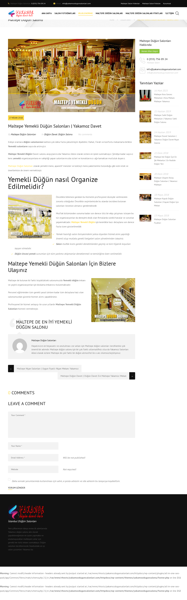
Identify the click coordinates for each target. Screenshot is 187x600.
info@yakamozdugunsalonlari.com (76, 3)
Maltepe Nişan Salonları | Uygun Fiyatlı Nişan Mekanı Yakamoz (48, 368)
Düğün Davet (126, 20)
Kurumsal (167, 3)
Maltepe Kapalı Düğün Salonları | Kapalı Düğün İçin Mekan (166, 202)
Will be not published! (74, 457)
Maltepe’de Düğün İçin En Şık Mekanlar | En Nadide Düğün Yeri (165, 160)
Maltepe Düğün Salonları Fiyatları (165, 221)
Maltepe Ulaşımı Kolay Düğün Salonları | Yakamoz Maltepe (165, 181)
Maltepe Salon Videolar (130, 3)
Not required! (69, 469)
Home (112, 20)
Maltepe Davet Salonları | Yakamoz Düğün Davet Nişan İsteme (166, 139)
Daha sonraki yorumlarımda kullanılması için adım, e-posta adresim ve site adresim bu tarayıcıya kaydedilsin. (66, 481)
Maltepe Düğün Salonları (23, 134)
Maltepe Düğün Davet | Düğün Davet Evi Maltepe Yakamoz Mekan (93, 375)
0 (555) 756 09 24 (157, 59)
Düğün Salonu (65, 134)
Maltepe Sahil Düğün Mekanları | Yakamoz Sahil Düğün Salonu (165, 118)
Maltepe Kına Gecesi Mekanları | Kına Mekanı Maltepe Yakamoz (164, 98)
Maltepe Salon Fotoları (151, 3)
